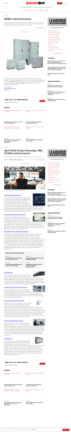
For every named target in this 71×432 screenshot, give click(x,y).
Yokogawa (50, 50)
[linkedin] (22, 31)
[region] (35, 430)
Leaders (46, 10)
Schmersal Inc (51, 45)
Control (6, 15)
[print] (44, 31)
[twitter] (24, 31)
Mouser (49, 44)
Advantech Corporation (52, 30)
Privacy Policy (34, 429)
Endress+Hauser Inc (52, 37)
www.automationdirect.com (10, 88)
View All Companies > (57, 53)
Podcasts (41, 10)
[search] (7, 3)
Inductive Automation (52, 42)
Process (30, 10)
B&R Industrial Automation (53, 32)
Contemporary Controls (52, 35)
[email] (28, 31)
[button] (5, 3)
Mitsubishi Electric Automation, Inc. (16, 159)
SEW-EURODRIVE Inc (52, 47)
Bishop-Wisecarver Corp (53, 34)
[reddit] (26, 31)
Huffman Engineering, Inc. (53, 40)
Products (35, 10)
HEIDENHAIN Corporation (53, 39)
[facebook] (20, 31)
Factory (24, 10)
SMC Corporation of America (54, 49)
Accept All (66, 429)
